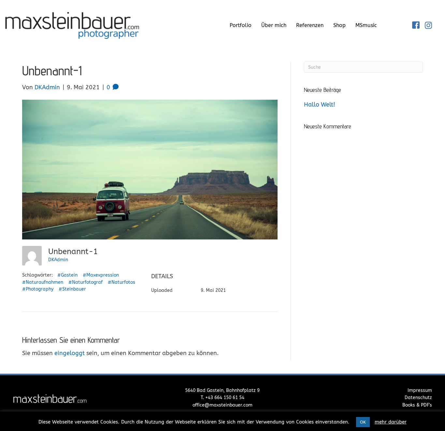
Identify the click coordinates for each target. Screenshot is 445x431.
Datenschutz (418, 397)
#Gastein (67, 275)
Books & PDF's (417, 405)
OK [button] (363, 422)
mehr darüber (391, 422)
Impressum (420, 390)
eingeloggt (69, 353)
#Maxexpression (101, 275)
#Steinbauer (72, 289)
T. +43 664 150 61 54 (222, 397)
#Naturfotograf (85, 282)
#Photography (37, 289)
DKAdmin (58, 260)
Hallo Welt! (319, 104)
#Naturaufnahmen (42, 282)
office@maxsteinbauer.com (222, 405)
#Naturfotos (121, 282)
